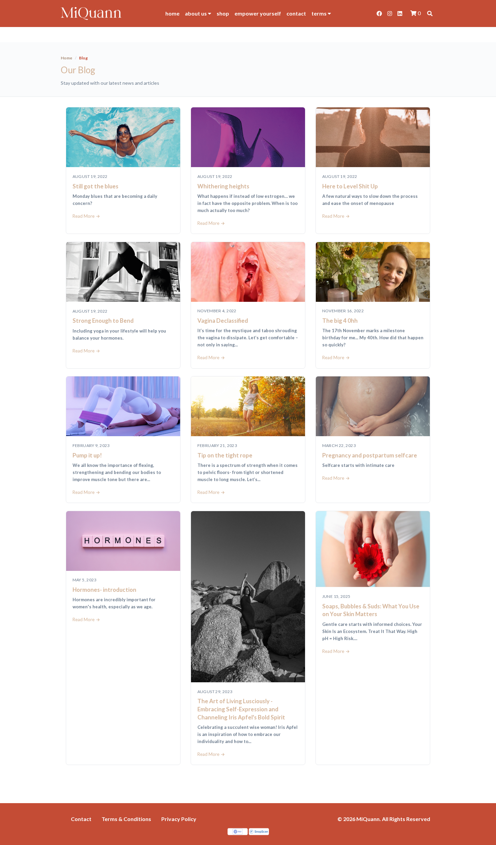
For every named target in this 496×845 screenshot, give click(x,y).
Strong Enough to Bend (103, 320)
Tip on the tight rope (224, 455)
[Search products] (430, 13)
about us (196, 13)
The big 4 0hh (340, 320)
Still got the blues (95, 186)
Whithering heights (223, 186)
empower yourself (258, 13)
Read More (83, 216)
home (172, 13)
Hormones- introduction (104, 589)
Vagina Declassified (222, 320)
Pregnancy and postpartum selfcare (369, 455)
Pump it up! (87, 455)
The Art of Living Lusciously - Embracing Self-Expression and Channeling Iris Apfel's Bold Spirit (241, 708)
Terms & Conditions (126, 819)
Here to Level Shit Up (350, 186)
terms (319, 13)
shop (223, 13)
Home (66, 57)
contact (296, 13)
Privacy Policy (178, 819)
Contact (81, 819)
